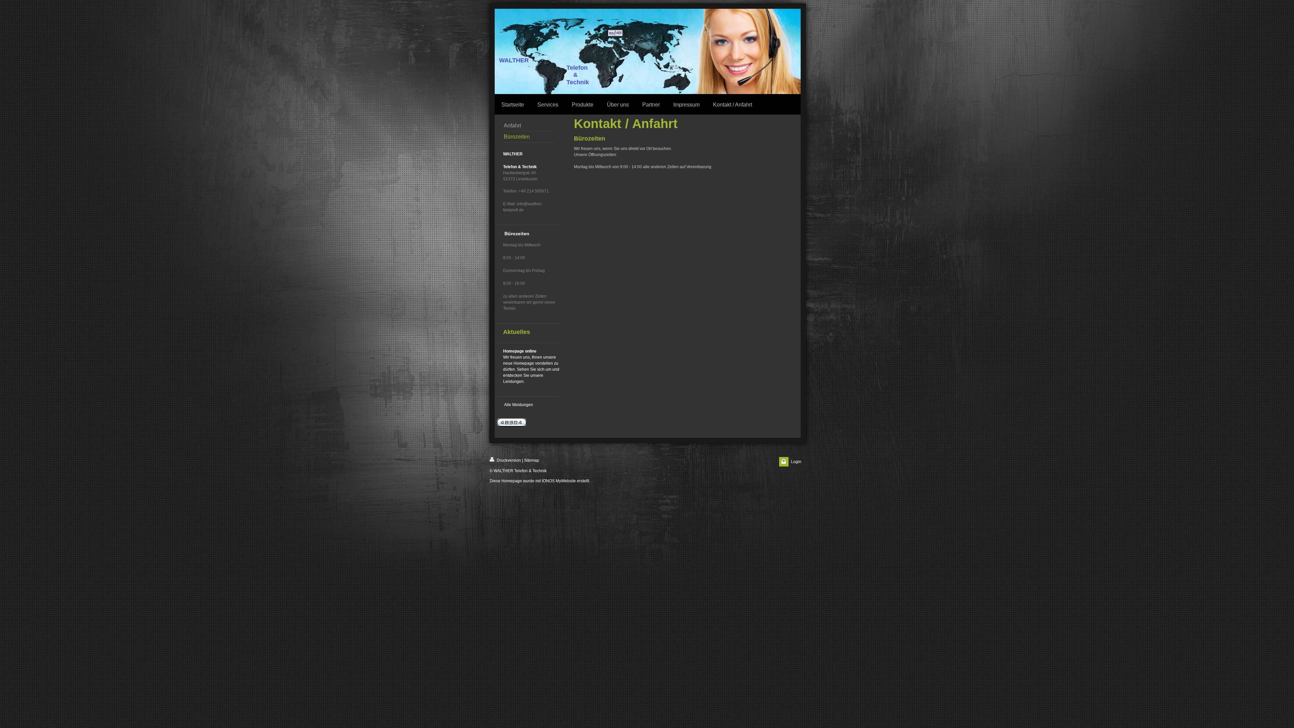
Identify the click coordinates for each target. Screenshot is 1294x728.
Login (796, 461)
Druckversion (508, 460)
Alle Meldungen (518, 404)
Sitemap (531, 460)
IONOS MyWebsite (559, 481)
